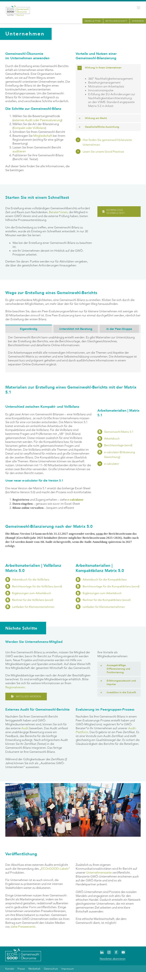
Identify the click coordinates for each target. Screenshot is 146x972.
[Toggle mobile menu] (139, 8)
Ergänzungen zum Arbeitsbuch (31, 593)
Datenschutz (51, 968)
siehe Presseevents (23, 926)
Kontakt (9, 968)
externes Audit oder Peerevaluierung (37, 120)
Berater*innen (58, 212)
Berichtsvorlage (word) (118, 445)
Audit (25, 728)
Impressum (67, 968)
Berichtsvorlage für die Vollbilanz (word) (37, 586)
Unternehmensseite (99, 872)
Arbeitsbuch (112, 438)
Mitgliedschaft (42, 135)
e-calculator (111, 463)
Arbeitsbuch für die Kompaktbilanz (105, 579)
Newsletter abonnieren (113, 958)
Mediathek (34, 968)
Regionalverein (15, 687)
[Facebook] (116, 952)
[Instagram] (109, 952)
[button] (108, 68)
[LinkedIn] (102, 952)
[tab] (28, 329)
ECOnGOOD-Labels (54, 868)
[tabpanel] (73, 353)
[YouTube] (123, 952)
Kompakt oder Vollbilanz (29, 128)
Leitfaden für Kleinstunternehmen (33, 606)
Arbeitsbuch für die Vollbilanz (30, 579)
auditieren (19, 151)
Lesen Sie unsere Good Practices (103, 151)
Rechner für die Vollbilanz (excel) (32, 600)
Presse (21, 968)
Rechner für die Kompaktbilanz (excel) (107, 600)
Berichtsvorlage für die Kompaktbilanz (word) (111, 586)
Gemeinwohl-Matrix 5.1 (118, 431)
